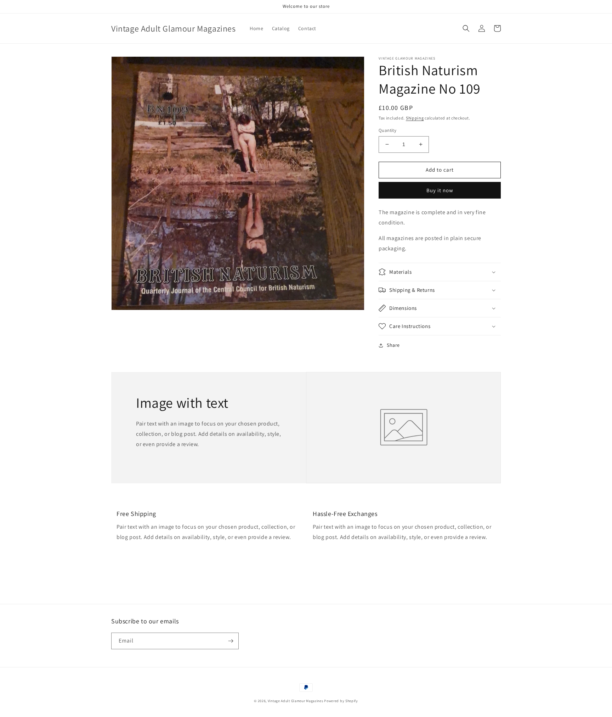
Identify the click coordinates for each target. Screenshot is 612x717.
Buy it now (439, 190)
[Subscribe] (230, 641)
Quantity (387, 130)
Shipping (415, 118)
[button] (466, 28)
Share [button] (393, 345)
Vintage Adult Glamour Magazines (296, 701)
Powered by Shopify (341, 701)
